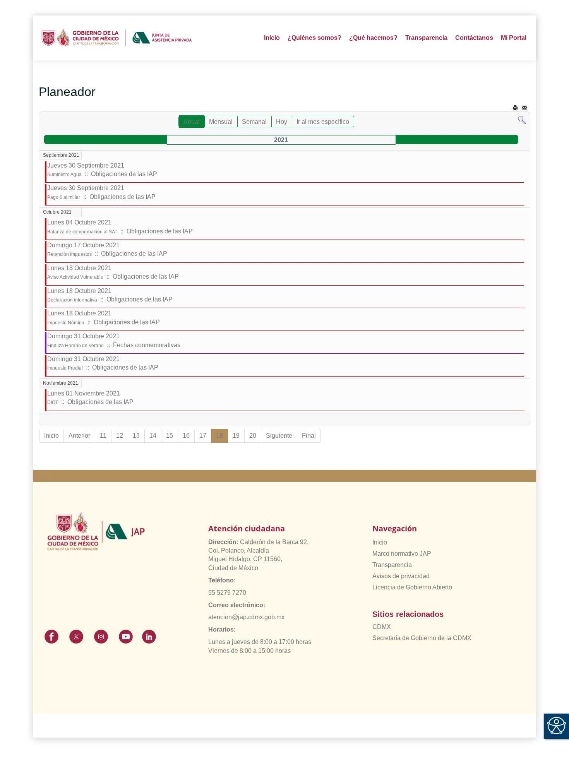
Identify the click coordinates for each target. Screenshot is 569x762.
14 (152, 435)
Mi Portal (513, 37)
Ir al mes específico (322, 121)
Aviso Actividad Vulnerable (75, 277)
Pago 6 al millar (63, 197)
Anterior (79, 435)
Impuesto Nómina (65, 322)
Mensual (221, 121)
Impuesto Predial (65, 368)
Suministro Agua (64, 174)
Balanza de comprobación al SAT (82, 232)
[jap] (117, 38)
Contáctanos (474, 37)
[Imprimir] (515, 107)
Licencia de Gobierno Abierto (412, 587)
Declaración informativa (72, 300)
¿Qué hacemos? (373, 37)
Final (309, 435)
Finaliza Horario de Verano (75, 345)
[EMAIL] (524, 107)
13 (136, 435)
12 (119, 435)
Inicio (272, 37)
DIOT (52, 402)
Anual (191, 121)
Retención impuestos (69, 254)
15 (169, 435)
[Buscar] (522, 119)
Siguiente (279, 435)
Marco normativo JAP (401, 553)
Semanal (254, 121)
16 (186, 435)
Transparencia (392, 565)
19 (236, 435)
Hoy (281, 121)
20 (252, 435)
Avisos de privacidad (401, 576)
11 (103, 435)
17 (202, 435)
